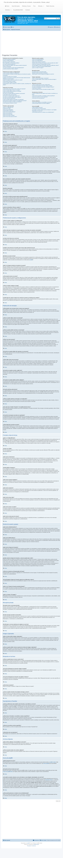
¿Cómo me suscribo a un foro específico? (40, 96)
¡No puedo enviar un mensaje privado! (39, 71)
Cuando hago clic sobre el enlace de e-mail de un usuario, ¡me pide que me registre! (17, 84)
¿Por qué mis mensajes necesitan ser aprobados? (12, 101)
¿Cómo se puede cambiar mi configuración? (11, 72)
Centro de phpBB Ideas (8, 771)
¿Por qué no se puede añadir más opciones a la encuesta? (14, 93)
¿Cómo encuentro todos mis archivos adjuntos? (41, 103)
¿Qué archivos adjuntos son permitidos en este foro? (42, 102)
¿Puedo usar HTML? (7, 108)
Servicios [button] (7, 10)
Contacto (27, 10)
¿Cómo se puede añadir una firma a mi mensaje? (12, 91)
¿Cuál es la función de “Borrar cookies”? (10, 68)
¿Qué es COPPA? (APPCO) (8, 60)
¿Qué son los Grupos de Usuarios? (38, 61)
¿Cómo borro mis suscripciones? (38, 98)
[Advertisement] (31, 42)
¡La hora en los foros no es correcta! (10, 76)
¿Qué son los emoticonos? (8, 109)
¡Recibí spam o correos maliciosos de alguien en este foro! (43, 74)
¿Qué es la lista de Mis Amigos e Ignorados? (40, 78)
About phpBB (46, 763)
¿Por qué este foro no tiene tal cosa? (39, 108)
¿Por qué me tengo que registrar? (9, 59)
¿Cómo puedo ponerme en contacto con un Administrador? (43, 112)
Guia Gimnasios (16, 6)
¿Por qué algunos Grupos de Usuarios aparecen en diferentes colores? (45, 65)
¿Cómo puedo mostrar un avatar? (9, 81)
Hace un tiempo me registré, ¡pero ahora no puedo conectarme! (15, 65)
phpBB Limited (53, 762)
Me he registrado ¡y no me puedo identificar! (11, 62)
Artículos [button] (40, 6)
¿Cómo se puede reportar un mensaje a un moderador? (13, 99)
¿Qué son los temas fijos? (8, 114)
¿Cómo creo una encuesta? (8, 92)
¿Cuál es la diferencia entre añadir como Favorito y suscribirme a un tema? (45, 94)
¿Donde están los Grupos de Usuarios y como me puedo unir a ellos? (45, 62)
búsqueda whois (48, 779)
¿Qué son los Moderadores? (37, 60)
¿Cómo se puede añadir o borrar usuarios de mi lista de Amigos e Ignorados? (44, 80)
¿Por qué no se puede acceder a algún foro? (11, 95)
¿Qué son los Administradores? (38, 59)
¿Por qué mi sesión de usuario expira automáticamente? (13, 67)
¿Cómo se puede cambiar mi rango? (10, 82)
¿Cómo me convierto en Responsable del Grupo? (41, 64)
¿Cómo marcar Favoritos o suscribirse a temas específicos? (43, 95)
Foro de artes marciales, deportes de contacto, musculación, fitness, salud (26, 2)
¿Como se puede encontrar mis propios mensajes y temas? (43, 89)
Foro (34, 6)
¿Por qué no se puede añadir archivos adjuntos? (12, 97)
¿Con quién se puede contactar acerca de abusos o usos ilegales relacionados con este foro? (44, 110)
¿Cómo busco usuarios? (36, 88)
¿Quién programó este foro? (37, 107)
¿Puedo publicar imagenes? (8, 110)
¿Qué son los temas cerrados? (9, 115)
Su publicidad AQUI (18, 10)
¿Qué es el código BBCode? (8, 107)
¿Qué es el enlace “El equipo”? (38, 67)
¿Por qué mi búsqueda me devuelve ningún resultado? (42, 85)
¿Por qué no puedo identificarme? (9, 64)
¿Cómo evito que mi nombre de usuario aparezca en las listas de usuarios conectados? (17, 75)
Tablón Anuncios (50, 6)
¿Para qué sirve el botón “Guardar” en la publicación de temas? (15, 100)
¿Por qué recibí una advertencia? (9, 98)
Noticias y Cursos (26, 6)
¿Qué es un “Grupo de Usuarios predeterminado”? (41, 66)
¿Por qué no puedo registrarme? (9, 61)
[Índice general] (10, 19)
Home (7, 6)
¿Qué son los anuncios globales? (9, 111)
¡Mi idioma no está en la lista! (8, 78)
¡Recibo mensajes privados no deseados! (40, 72)
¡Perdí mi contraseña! (7, 66)
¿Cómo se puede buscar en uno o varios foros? (41, 84)
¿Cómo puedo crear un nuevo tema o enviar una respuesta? (14, 88)
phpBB (31, 259)
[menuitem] (12, 27)
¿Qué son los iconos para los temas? (10, 116)
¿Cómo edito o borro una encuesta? (9, 94)
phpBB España (36, 844)
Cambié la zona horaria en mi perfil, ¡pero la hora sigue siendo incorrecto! (16, 77)
